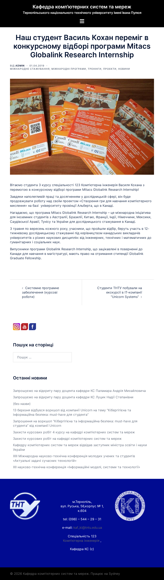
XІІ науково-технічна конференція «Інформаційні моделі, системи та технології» (76, 467)
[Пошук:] (42, 357)
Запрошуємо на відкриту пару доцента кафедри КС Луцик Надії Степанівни (73, 397)
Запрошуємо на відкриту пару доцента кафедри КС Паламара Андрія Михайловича (79, 391)
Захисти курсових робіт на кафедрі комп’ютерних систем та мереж (67, 439)
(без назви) (22, 404)
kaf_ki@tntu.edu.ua (87, 528)
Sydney (114, 574)
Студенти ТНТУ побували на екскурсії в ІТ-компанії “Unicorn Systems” (119, 292)
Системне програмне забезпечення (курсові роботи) (40, 292)
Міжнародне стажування (30, 68)
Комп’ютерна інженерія (81, 541)
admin (20, 65)
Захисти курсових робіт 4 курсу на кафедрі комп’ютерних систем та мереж (74, 432)
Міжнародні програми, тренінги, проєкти (83, 68)
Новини (124, 68)
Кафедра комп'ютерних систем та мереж (82, 7)
